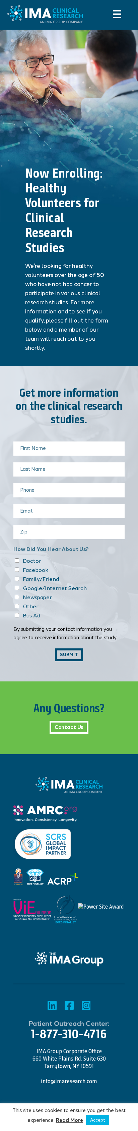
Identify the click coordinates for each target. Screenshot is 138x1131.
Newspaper (37, 597)
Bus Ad (31, 615)
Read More (69, 1120)
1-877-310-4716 (69, 1034)
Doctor (32, 561)
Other (31, 606)
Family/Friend (41, 579)
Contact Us (69, 727)
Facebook (36, 570)
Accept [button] (97, 1120)
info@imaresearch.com (69, 1081)
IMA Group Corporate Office (69, 1051)
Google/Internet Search (55, 588)
